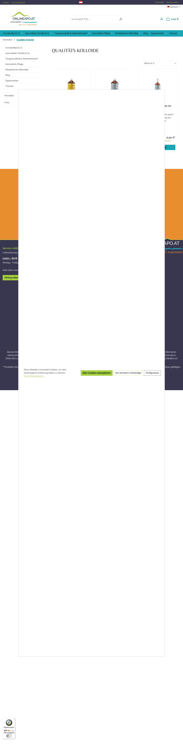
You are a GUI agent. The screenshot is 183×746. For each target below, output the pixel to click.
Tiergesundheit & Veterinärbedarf (21, 58)
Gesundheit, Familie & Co (17, 53)
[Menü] (13, 719)
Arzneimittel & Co (13, 47)
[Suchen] (120, 19)
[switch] (9, 735)
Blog (7, 75)
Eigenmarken (11, 80)
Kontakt (6, 2)
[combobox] (94, 19)
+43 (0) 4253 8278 (18, 2)
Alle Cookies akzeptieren (97, 372)
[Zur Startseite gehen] (23, 18)
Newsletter (159, 2)
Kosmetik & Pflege (14, 64)
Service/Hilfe (172, 2)
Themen (9, 86)
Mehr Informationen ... (34, 376)
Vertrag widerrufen (13, 277)
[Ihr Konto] (161, 19)
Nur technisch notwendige (128, 373)
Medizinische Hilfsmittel (16, 69)
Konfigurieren (152, 373)
